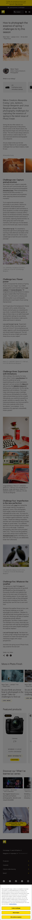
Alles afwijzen (16, 912)
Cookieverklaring (12, 904)
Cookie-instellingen (16, 908)
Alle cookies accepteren (15, 917)
